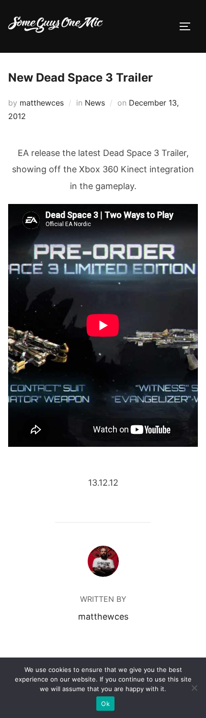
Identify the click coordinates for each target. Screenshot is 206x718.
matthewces (42, 103)
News (95, 103)
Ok (105, 703)
